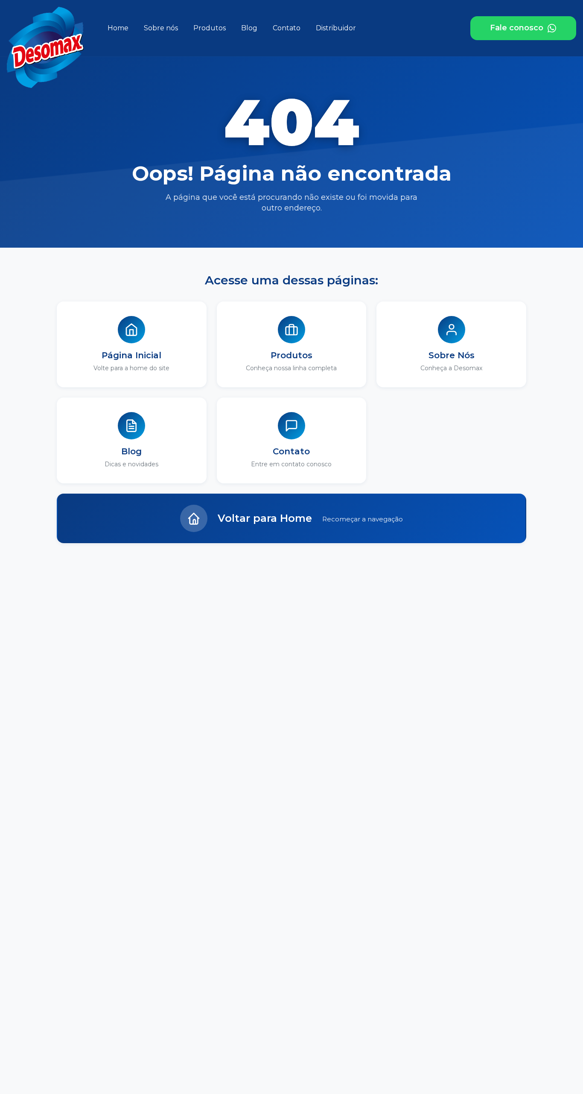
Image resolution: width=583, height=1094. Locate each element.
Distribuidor (336, 28)
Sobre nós (161, 28)
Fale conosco (516, 27)
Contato (286, 28)
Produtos (209, 28)
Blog (249, 28)
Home (118, 28)
